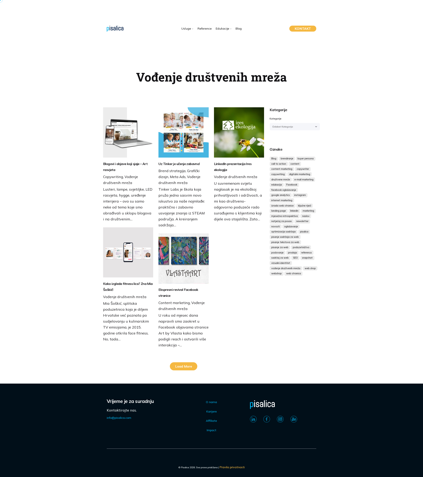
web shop (310, 268)
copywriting (278, 174)
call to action (278, 163)
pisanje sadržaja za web (285, 236)
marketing (308, 210)
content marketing (281, 168)
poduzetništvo (301, 247)
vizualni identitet (280, 263)
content (294, 163)
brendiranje (287, 158)
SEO (295, 257)
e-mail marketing (303, 179)
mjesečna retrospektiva (284, 216)
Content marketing (174, 303)
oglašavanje (291, 226)
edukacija (276, 184)
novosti (275, 226)
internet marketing (281, 200)
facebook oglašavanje (283, 189)
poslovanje (277, 252)
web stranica (293, 273)
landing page (278, 210)
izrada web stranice (282, 205)
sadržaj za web (280, 257)
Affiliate (211, 421)
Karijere (211, 411)
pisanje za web (279, 247)
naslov (305, 216)
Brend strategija (172, 171)
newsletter (302, 221)
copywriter (303, 168)
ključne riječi (304, 205)
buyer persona (306, 158)
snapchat (307, 257)
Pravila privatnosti (232, 467)
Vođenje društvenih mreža (235, 177)
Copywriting (113, 177)
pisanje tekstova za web (285, 242)
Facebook (291, 184)
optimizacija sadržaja (283, 231)
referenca (306, 252)
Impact (211, 430)
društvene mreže (280, 179)
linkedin (294, 210)
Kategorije (275, 118)
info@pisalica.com (119, 418)
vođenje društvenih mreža (285, 268)
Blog (273, 158)
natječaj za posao (281, 221)
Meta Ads (178, 177)
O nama (211, 402)
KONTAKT (303, 28)
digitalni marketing (299, 174)
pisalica (304, 231)
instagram (300, 195)
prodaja (292, 252)
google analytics (280, 195)
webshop (276, 273)
